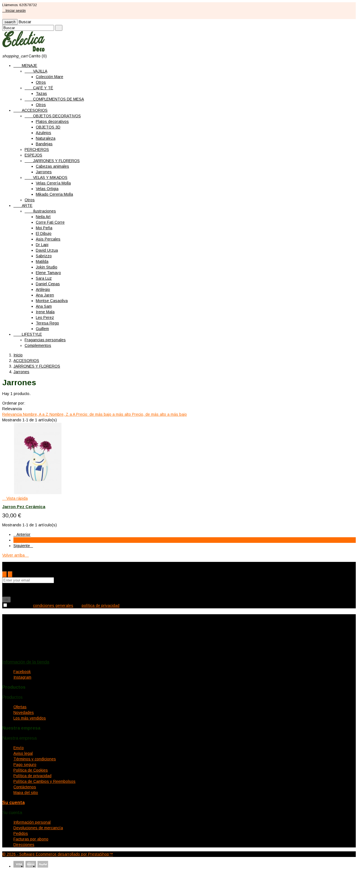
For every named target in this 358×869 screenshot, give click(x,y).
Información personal (32, 822)
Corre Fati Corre (50, 222)
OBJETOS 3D (48, 127)
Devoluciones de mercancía (38, 828)
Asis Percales (48, 239)
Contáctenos (24, 787)
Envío (18, 748)
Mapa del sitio (25, 792)
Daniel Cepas (48, 284)
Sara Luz (44, 278)
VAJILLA (36, 71)
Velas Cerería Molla (53, 183)
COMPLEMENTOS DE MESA (54, 99)
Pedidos (20, 833)
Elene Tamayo (48, 272)
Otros (41, 82)
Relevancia (12, 414)
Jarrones (44, 172)
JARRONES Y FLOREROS (52, 160)
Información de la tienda (25, 662)
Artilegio (43, 289)
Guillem (42, 328)
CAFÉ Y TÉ (39, 88)
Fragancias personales (45, 340)
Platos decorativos (52, 121)
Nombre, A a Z (36, 414)
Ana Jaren (45, 295)
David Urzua (47, 250)
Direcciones (23, 844)
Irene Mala (45, 312)
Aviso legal (23, 753)
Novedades (23, 712)
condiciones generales (53, 605)
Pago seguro (24, 764)
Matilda (42, 261)
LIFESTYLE (27, 334)
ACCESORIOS (30, 110)
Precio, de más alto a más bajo (159, 414)
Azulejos (43, 132)
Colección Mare (49, 76)
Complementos (38, 345)
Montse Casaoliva (52, 300)
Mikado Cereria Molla (54, 194)
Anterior (21, 534)
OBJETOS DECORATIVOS (53, 116)
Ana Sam (44, 306)
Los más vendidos (29, 718)
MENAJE (25, 65)
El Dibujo (43, 233)
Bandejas (44, 144)
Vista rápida (15, 498)
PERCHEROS (37, 149)
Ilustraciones (40, 211)
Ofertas (20, 707)
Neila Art (43, 216)
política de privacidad (100, 605)
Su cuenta (13, 802)
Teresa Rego (47, 323)
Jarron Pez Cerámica (23, 506)
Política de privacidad (32, 776)
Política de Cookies (30, 770)
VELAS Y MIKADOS (46, 177)
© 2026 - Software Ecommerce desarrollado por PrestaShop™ (57, 854)
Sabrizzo (44, 256)
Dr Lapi (42, 244)
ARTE (22, 205)
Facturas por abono (30, 839)
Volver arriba (15, 555)
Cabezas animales (52, 166)
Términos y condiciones (34, 759)
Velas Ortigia (47, 188)
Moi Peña (44, 228)
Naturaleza (45, 138)
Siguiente (23, 545)
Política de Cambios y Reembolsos (44, 781)
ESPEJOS (33, 155)
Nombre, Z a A (63, 414)
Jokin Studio (46, 267)
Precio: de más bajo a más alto (104, 414)
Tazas (41, 93)
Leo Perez (45, 317)
